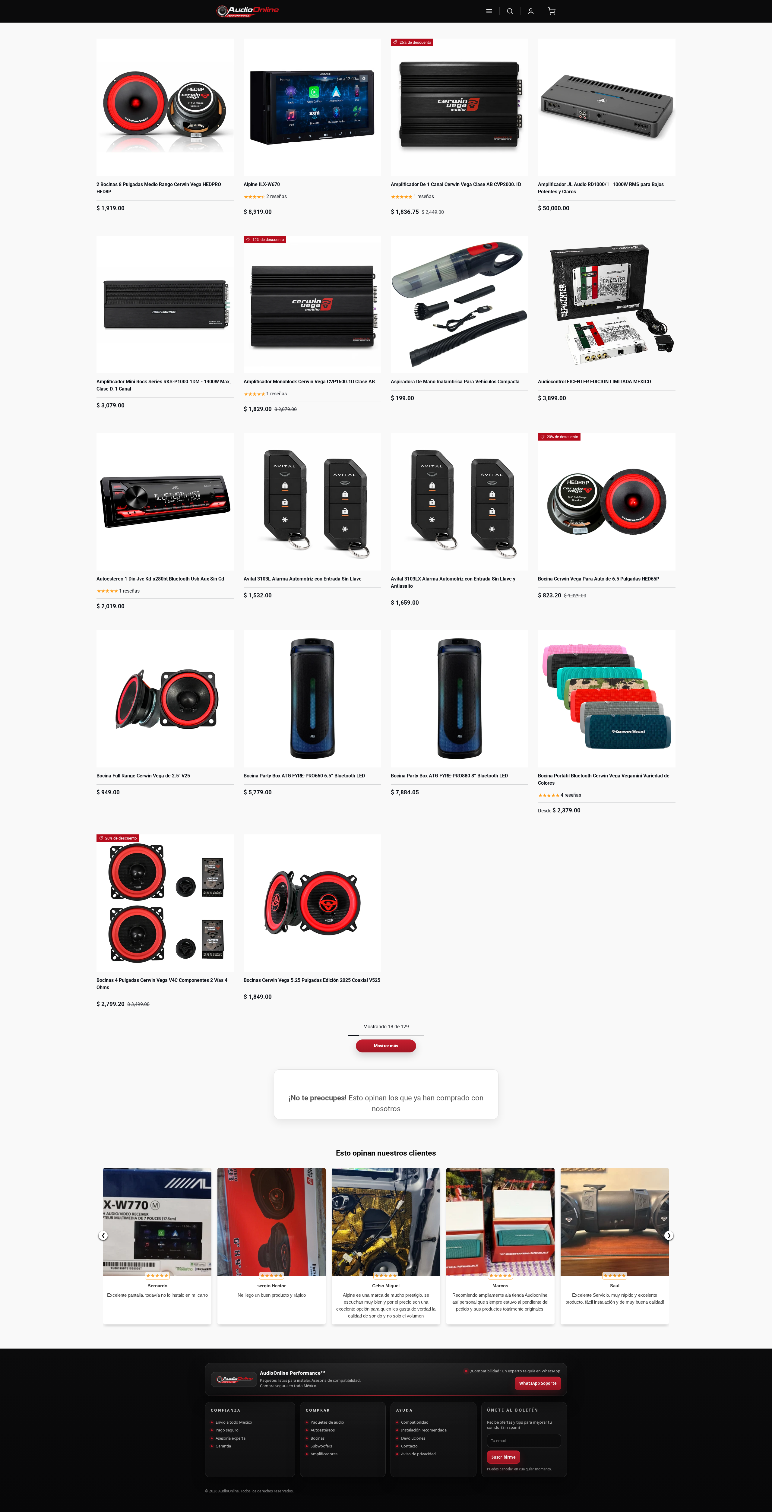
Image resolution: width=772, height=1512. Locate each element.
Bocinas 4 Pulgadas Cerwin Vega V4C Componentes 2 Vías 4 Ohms (161, 983)
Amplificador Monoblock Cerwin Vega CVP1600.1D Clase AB (309, 381)
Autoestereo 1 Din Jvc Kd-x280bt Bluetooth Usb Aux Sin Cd (160, 579)
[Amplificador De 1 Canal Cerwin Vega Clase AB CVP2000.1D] (459, 107)
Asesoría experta (230, 1438)
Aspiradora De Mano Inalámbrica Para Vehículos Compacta (455, 381)
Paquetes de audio (327, 1422)
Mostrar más (386, 1045)
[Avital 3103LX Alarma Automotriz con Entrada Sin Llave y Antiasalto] (459, 502)
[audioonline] (346, 11)
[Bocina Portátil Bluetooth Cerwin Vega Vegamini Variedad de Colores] (607, 698)
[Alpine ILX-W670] (312, 107)
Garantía (223, 1446)
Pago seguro (227, 1430)
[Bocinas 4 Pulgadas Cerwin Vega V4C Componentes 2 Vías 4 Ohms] (165, 903)
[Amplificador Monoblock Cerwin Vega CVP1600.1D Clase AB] (312, 304)
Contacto (409, 1446)
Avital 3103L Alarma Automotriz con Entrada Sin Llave (303, 579)
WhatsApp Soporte (538, 1383)
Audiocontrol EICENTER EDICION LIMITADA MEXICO (594, 381)
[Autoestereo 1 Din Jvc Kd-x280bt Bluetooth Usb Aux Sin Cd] (165, 502)
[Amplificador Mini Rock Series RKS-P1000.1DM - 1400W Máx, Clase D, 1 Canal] (165, 304)
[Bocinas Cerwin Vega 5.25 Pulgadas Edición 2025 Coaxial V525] (312, 903)
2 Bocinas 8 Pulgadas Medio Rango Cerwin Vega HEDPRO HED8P (158, 188)
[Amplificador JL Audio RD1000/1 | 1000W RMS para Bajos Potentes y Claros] (607, 107)
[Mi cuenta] (530, 11)
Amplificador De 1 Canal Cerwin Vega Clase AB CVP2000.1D (456, 184)
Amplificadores (324, 1453)
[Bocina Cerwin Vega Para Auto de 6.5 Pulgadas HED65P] (607, 502)
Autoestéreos (323, 1430)
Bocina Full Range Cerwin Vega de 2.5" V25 (143, 776)
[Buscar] (510, 11)
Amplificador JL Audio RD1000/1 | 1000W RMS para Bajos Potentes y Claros (601, 188)
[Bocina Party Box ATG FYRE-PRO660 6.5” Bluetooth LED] (312, 698)
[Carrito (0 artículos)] (551, 11)
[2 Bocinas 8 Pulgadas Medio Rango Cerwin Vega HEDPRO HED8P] (165, 107)
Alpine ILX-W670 (262, 184)
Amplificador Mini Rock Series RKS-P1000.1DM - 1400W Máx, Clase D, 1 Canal (163, 385)
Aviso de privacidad (418, 1453)
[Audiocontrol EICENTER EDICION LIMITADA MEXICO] (607, 304)
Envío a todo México (234, 1422)
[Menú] (489, 11)
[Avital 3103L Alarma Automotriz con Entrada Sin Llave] (312, 502)
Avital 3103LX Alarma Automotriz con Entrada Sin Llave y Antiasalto (453, 582)
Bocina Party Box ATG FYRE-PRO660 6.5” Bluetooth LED (304, 776)
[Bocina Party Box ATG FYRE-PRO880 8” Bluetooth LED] (459, 698)
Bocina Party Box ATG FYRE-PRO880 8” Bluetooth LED (449, 776)
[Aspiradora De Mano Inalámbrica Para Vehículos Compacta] (459, 304)
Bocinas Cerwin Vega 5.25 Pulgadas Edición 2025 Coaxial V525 (312, 980)
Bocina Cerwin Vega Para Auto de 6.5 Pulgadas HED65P (598, 579)
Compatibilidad (415, 1422)
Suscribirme (504, 1457)
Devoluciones (413, 1438)
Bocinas (317, 1438)
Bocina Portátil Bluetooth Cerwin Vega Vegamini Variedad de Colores (603, 779)
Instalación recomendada (424, 1430)
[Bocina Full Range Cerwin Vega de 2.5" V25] (165, 698)
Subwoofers (321, 1446)
